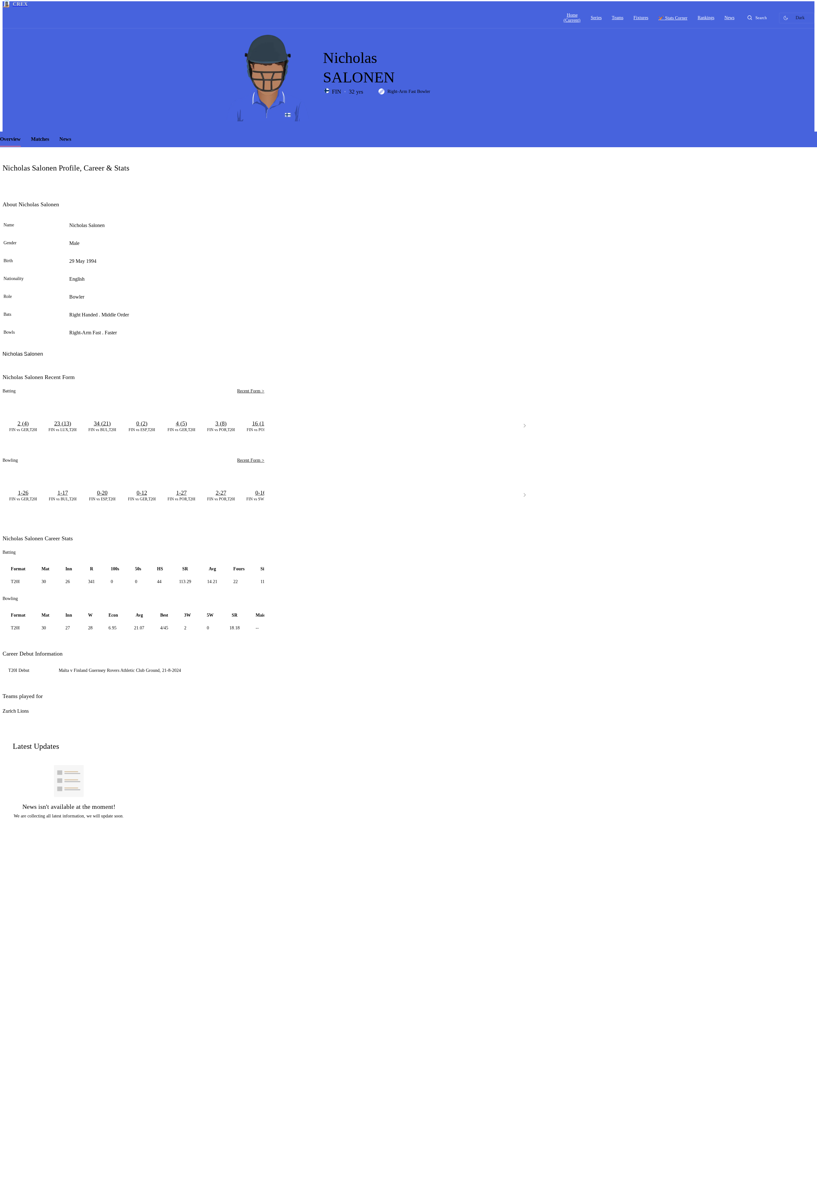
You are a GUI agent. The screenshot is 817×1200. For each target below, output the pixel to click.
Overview (10, 139)
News (65, 139)
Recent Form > (250, 391)
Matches (40, 139)
